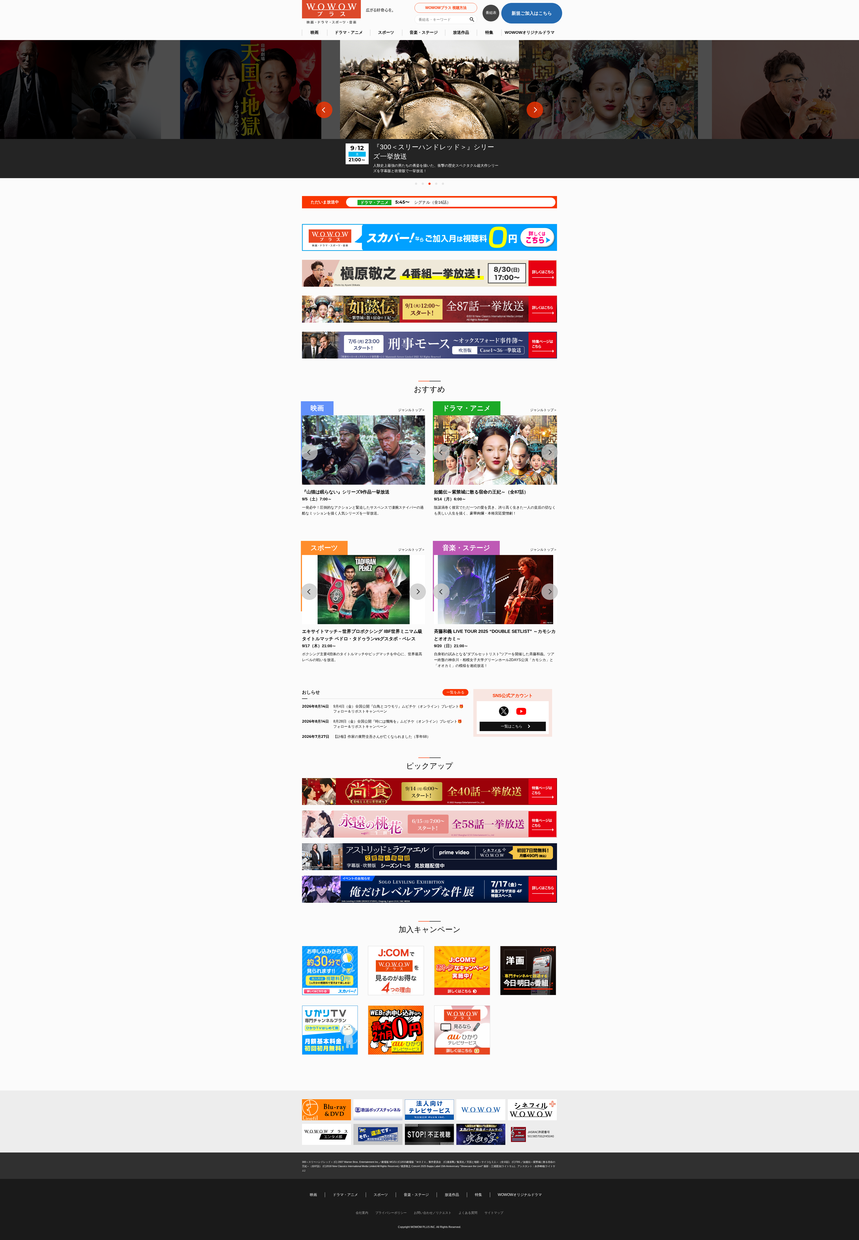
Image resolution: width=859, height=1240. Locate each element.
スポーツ (386, 32)
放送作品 (461, 32)
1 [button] (416, 184)
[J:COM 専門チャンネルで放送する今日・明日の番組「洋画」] (528, 970)
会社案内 (362, 1212)
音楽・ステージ (424, 32)
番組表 (491, 13)
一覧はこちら (511, 726)
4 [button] (436, 184)
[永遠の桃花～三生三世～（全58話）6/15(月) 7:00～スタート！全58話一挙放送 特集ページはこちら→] (429, 824)
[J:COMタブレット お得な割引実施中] (462, 970)
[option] (250, 109)
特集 (489, 32)
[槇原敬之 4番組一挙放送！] (429, 273)
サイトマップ (494, 1212)
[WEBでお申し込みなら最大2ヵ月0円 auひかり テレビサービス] (396, 1030)
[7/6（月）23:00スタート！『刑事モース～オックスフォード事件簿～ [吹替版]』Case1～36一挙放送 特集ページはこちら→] (429, 345)
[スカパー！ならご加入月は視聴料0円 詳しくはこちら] (429, 237)
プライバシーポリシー (391, 1212)
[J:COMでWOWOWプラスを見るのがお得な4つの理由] (396, 970)
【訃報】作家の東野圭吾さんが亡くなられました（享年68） (381, 736)
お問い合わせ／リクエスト (432, 1212)
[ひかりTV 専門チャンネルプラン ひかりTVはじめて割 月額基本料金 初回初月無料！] (330, 1030)
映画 (314, 32)
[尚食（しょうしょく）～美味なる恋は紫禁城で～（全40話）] (429, 791)
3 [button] (429, 184)
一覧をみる (455, 692)
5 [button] (443, 184)
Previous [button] (324, 110)
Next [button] (535, 110)
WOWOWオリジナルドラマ (530, 32)
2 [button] (423, 184)
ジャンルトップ (410, 410)
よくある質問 (468, 1212)
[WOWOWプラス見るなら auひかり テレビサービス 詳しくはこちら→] (462, 1030)
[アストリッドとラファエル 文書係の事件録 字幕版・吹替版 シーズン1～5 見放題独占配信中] (429, 856)
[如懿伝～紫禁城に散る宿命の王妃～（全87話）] (429, 309)
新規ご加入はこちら (532, 13)
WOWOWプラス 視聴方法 (446, 8)
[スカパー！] (330, 970)
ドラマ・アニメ (349, 32)
